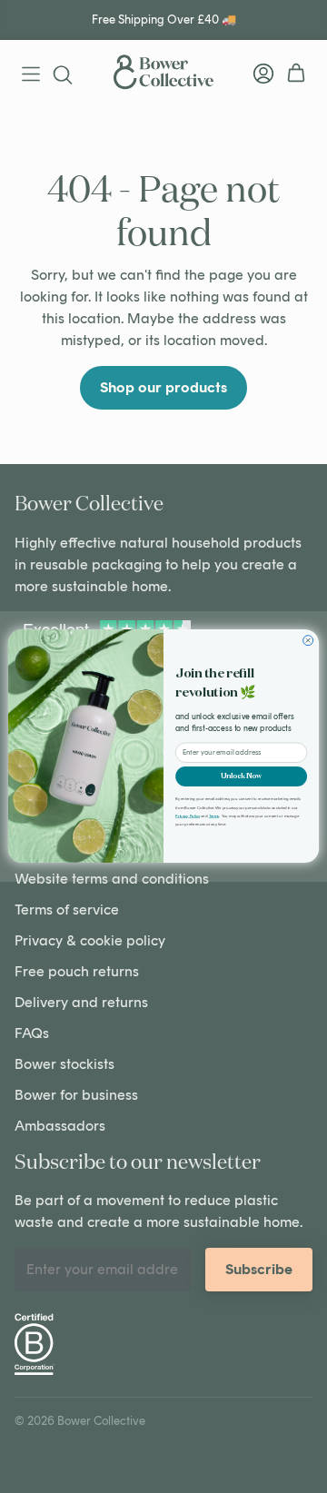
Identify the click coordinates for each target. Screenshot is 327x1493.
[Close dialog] (308, 641)
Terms (214, 816)
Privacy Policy (187, 816)
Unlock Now (241, 776)
